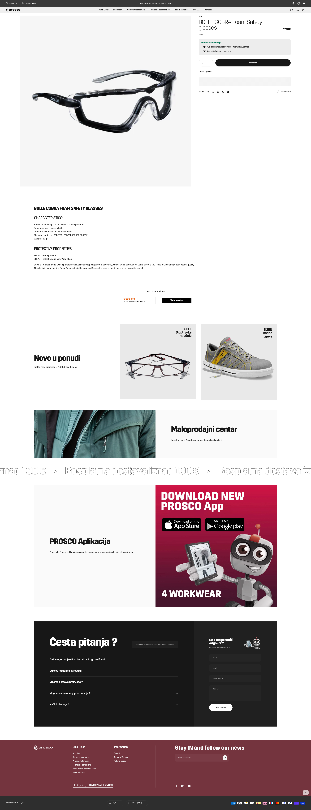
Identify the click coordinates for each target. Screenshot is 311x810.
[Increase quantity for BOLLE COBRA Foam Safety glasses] (210, 62)
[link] (93, 785)
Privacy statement (81, 761)
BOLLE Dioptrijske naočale (183, 333)
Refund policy (120, 761)
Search (117, 753)
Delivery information (81, 757)
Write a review (176, 300)
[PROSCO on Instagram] (298, 3)
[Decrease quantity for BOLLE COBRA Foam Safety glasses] (201, 62)
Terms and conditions (82, 765)
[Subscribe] (225, 757)
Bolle (200, 17)
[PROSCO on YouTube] (304, 3)
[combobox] (12, 3)
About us (76, 753)
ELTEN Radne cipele (267, 333)
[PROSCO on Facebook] (293, 3)
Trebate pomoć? (285, 91)
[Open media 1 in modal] (105, 101)
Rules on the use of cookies (84, 769)
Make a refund (79, 773)
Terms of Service (121, 757)
